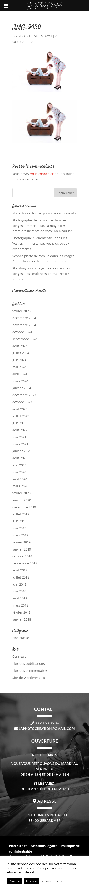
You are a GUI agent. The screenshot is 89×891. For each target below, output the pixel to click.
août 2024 (19, 346)
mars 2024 (20, 381)
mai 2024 (19, 367)
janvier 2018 (21, 619)
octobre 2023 (22, 402)
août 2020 (19, 458)
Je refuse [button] (31, 881)
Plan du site (18, 846)
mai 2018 (19, 591)
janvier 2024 (21, 388)
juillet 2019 (20, 514)
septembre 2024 (24, 339)
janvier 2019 (21, 549)
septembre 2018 (24, 563)
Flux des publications (28, 663)
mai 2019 (19, 528)
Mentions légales (44, 846)
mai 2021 (19, 437)
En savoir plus (51, 881)
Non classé (20, 638)
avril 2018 (19, 598)
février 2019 (21, 542)
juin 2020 (19, 465)
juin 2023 (19, 423)
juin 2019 (19, 521)
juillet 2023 (20, 416)
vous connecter (42, 174)
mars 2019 (20, 535)
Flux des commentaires (30, 670)
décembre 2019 (24, 507)
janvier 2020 (21, 500)
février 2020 (21, 493)
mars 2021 (20, 444)
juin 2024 (19, 360)
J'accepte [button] (15, 881)
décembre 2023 (24, 395)
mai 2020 (19, 472)
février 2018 (21, 612)
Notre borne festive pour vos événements (44, 213)
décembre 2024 (24, 318)
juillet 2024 (20, 353)
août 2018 (19, 570)
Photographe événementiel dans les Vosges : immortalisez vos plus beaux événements (40, 243)
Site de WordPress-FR (28, 677)
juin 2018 (19, 584)
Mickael (24, 36)
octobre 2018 (22, 556)
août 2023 (19, 409)
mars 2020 (20, 486)
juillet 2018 (20, 577)
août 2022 (19, 430)
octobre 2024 (22, 332)
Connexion (20, 656)
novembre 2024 (24, 325)
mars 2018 (20, 605)
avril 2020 (19, 479)
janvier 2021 (21, 451)
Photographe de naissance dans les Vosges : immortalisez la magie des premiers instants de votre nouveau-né (42, 225)
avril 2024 (19, 374)
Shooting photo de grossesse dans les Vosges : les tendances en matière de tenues (41, 273)
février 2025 (21, 311)
